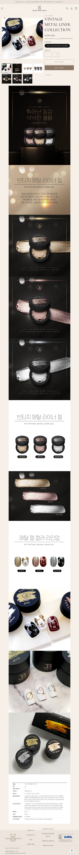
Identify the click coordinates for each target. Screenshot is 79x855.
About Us (30, 830)
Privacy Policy (48, 845)
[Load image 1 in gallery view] (6, 68)
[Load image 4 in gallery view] (38, 68)
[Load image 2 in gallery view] (17, 68)
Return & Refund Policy (48, 835)
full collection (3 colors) (57, 46)
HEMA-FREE (30, 844)
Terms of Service (48, 841)
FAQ (31, 839)
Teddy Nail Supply (14, 848)
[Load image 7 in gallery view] (27, 79)
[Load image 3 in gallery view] (27, 68)
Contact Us (31, 835)
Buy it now (59, 68)
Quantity (48, 50)
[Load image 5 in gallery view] (6, 79)
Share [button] (49, 75)
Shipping (57, 38)
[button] (67, 8)
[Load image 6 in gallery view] (17, 79)
